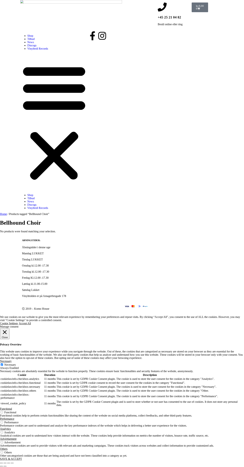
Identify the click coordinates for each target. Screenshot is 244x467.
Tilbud (31, 38)
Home (3, 214)
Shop (30, 35)
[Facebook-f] (92, 35)
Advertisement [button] (8, 438)
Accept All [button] (25, 323)
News (30, 42)
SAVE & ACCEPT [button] (11, 458)
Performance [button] (7, 418)
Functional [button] (6, 408)
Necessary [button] (6, 361)
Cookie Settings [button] (9, 323)
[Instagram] (102, 35)
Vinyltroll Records (37, 48)
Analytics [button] (5, 428)
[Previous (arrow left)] (1, 466)
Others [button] (4, 448)
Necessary (10, 364)
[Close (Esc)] (12, 463)
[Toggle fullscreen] (5, 463)
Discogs (31, 45)
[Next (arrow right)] (5, 466)
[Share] (8, 463)
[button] (54, 122)
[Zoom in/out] (1, 463)
